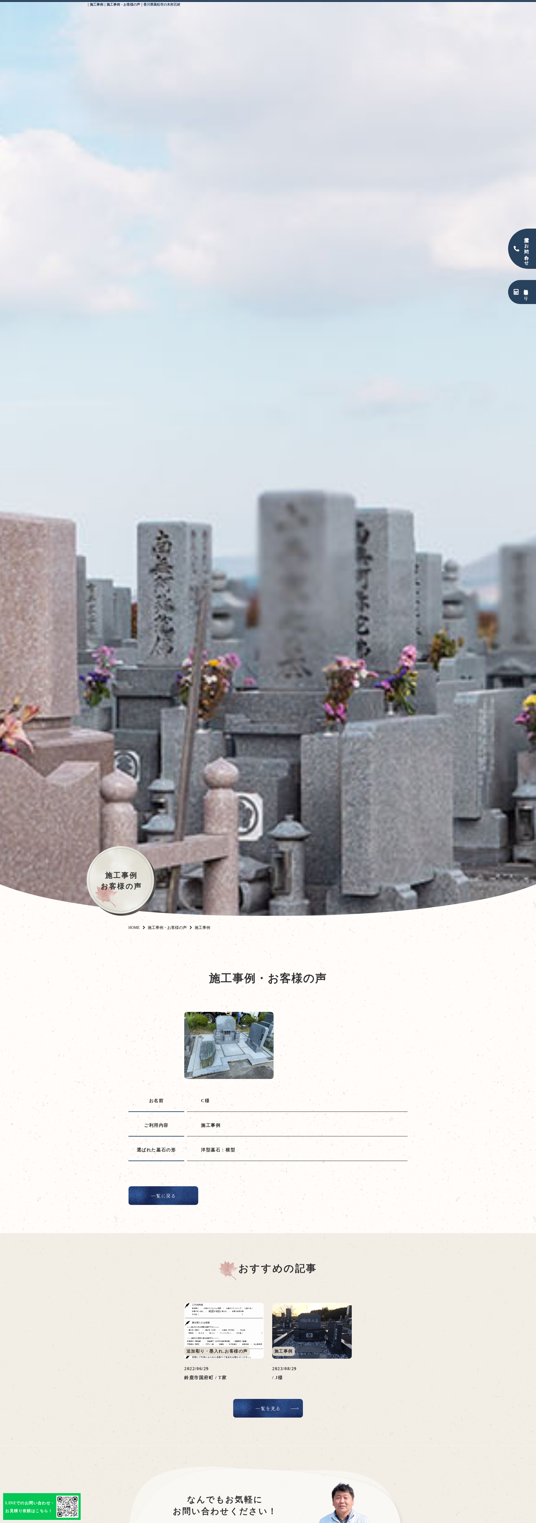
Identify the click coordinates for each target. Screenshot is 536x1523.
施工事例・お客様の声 (167, 928)
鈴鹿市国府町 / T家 (205, 1377)
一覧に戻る (163, 1195)
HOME (134, 928)
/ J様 (277, 1377)
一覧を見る (268, 1408)
